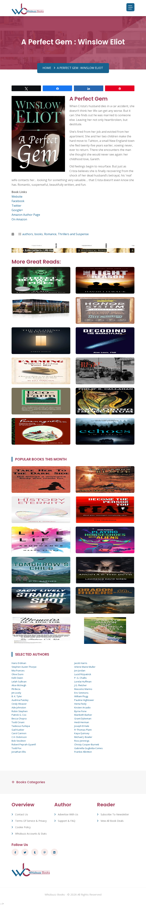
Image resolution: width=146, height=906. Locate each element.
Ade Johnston (19, 707)
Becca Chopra (19, 718)
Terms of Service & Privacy (31, 820)
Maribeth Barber (83, 714)
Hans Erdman (19, 663)
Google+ (17, 210)
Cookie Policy (23, 827)
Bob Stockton (19, 740)
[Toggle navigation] (130, 7)
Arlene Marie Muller (84, 666)
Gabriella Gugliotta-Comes (88, 748)
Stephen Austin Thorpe (24, 666)
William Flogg (81, 696)
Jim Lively (16, 692)
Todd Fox (16, 748)
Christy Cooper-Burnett (86, 744)
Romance (50, 234)
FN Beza (16, 689)
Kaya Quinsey (81, 733)
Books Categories (30, 782)
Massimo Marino (83, 689)
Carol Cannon (19, 733)
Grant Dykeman (82, 718)
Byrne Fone (80, 711)
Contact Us (21, 814)
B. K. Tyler (17, 696)
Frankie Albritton (83, 751)
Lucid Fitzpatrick (82, 674)
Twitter (16, 206)
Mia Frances (18, 670)
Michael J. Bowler (83, 737)
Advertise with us (68, 814)
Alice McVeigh (19, 685)
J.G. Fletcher (80, 685)
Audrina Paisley (20, 700)
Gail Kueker (18, 729)
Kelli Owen (17, 677)
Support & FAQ (66, 820)
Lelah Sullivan (19, 681)
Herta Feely (80, 703)
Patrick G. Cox (19, 714)
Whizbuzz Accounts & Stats (31, 833)
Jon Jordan (79, 670)
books (38, 234)
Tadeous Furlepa (21, 726)
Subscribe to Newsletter (115, 814)
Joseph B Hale (81, 726)
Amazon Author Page (26, 215)
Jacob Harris (80, 663)
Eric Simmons (81, 692)
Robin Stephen (20, 711)
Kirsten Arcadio (82, 707)
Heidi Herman (81, 722)
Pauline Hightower (84, 700)
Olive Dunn (18, 674)
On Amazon (19, 219)
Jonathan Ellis (19, 751)
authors (27, 234)
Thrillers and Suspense (73, 234)
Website (17, 197)
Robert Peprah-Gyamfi (24, 744)
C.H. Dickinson (19, 737)
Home (47, 68)
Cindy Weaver (19, 703)
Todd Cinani (18, 722)
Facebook (18, 201)
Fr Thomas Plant (83, 729)
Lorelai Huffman (83, 681)
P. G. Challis (80, 677)
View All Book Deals (112, 820)
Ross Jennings (81, 740)
